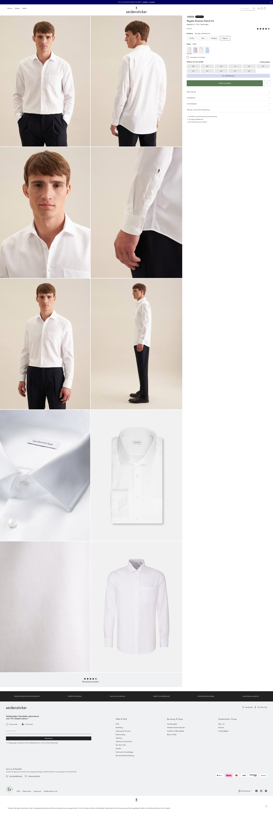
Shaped (214, 38)
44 (193, 71)
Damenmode (13, 724)
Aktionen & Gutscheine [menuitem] (124, 741)
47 (235, 71)
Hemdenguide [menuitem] (172, 724)
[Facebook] (256, 791)
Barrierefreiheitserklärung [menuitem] (125, 756)
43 (263, 66)
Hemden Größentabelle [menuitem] (175, 731)
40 (221, 66)
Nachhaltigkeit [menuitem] (223, 731)
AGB (18, 791)
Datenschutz (27, 791)
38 (193, 66)
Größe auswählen (225, 83)
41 (235, 66)
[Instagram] (261, 791)
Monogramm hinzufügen (197, 57)
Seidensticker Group (227, 719)
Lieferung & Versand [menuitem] (123, 731)
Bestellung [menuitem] (119, 727)
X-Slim (192, 38)
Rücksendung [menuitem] (120, 734)
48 (249, 71)
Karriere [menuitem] (221, 727)
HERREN (145, 2)
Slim (202, 38)
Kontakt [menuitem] (118, 748)
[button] (90, 681)
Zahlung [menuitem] (119, 738)
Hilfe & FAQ (121, 719)
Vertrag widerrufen (34, 776)
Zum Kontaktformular (15, 776)
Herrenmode (29, 724)
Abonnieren (49, 738)
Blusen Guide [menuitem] (171, 734)
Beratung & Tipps (175, 719)
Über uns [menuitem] (221, 724)
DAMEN (152, 2)
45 (207, 71)
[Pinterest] (266, 791)
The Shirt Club (262, 707)
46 (221, 71)
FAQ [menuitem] (117, 724)
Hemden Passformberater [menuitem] (176, 727)
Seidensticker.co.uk (50, 791)
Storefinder (249, 707)
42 (249, 66)
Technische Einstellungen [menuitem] (125, 752)
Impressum (37, 791)
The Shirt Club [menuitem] (121, 745)
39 (207, 66)
